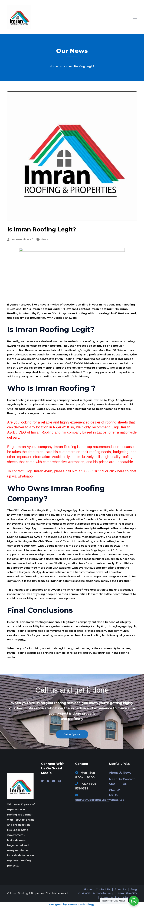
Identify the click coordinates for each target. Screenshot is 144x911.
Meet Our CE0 (116, 782)
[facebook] (48, 781)
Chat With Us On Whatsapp (96, 893)
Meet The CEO (127, 893)
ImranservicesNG (22, 239)
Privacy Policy (110, 897)
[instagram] (59, 781)
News (44, 239)
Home (54, 66)
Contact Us (129, 782)
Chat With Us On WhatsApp (117, 795)
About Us (115, 772)
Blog (134, 889)
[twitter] (42, 781)
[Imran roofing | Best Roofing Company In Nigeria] (19, 17)
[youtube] (53, 781)
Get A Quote (72, 734)
